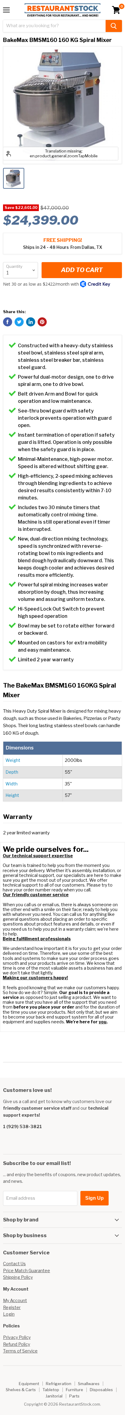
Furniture (74, 1389)
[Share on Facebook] (7, 321)
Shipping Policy (18, 1277)
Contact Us (14, 1263)
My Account (15, 1300)
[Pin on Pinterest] (42, 321)
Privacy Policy (17, 1337)
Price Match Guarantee (26, 1270)
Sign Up (94, 1198)
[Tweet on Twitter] (19, 321)
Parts (74, 1396)
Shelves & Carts (21, 1389)
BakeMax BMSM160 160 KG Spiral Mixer (57, 40)
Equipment (29, 1383)
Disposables (101, 1389)
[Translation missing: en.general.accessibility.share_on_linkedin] (30, 321)
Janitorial (54, 1396)
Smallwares (89, 1383)
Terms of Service (20, 1350)
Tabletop (50, 1389)
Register (12, 1307)
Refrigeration (58, 1383)
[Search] (114, 26)
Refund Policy (16, 1344)
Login (9, 1314)
